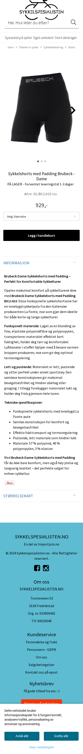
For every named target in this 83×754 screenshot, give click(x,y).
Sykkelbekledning (53, 47)
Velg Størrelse (16, 217)
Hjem (11, 47)
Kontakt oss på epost (41, 672)
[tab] (41, 263)
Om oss (41, 657)
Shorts (71, 47)
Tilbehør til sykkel (28, 47)
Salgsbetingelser (41, 664)
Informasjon (16, 262)
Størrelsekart (18, 495)
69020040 (44, 621)
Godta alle (61, 736)
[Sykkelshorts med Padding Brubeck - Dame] (41, 108)
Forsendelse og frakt (41, 642)
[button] (38, 161)
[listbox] (41, 216)
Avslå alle (21, 736)
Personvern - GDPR (41, 649)
